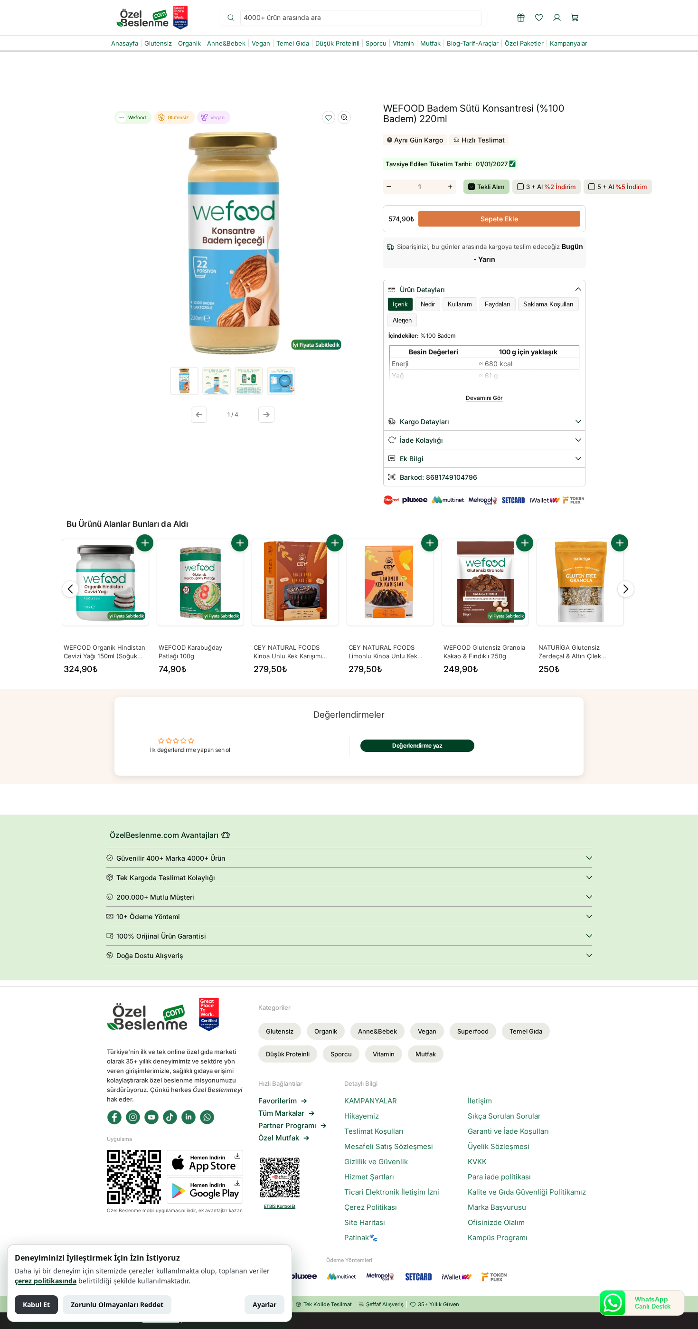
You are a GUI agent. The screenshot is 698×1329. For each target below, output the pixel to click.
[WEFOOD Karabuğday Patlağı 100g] (200, 582)
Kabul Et (36, 1304)
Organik (325, 1031)
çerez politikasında (45, 1280)
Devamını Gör (484, 397)
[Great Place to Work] (180, 17)
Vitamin (384, 1054)
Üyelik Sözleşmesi (498, 1146)
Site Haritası (364, 1222)
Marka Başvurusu (497, 1207)
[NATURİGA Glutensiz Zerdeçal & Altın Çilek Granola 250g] (580, 582)
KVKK (477, 1162)
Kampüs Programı (498, 1238)
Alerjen (402, 320)
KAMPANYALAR (370, 1101)
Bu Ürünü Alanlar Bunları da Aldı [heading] (127, 524)
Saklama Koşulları (548, 304)
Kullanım (460, 304)
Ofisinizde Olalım (496, 1222)
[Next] (625, 589)
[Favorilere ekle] (328, 117)
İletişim (480, 1101)
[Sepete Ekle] (144, 542)
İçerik (400, 304)
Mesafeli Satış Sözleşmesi (388, 1146)
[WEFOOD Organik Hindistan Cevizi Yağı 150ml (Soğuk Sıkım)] (105, 582)
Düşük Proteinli (288, 1054)
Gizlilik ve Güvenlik (376, 1162)
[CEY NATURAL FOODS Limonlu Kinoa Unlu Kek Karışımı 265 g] (390, 582)
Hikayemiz (361, 1116)
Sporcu (341, 1054)
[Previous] (70, 589)
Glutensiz (279, 1031)
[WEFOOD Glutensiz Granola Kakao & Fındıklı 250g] (485, 582)
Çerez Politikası (370, 1207)
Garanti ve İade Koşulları (508, 1131)
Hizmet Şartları (369, 1177)
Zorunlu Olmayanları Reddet (117, 1304)
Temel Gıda (525, 1031)
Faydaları (497, 304)
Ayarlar (264, 1304)
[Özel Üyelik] (521, 17)
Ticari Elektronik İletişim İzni (391, 1192)
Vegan (427, 1031)
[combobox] (360, 18)
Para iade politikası (499, 1177)
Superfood (473, 1031)
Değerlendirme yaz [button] (417, 745)
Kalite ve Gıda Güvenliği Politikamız (527, 1192)
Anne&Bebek (377, 1031)
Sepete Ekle (499, 219)
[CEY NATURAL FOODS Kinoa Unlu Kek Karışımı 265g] (295, 582)
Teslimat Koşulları (374, 1131)
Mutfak (425, 1054)
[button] (575, 17)
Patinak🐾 (361, 1238)
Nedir (428, 304)
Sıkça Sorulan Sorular (504, 1116)
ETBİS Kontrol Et (279, 1206)
